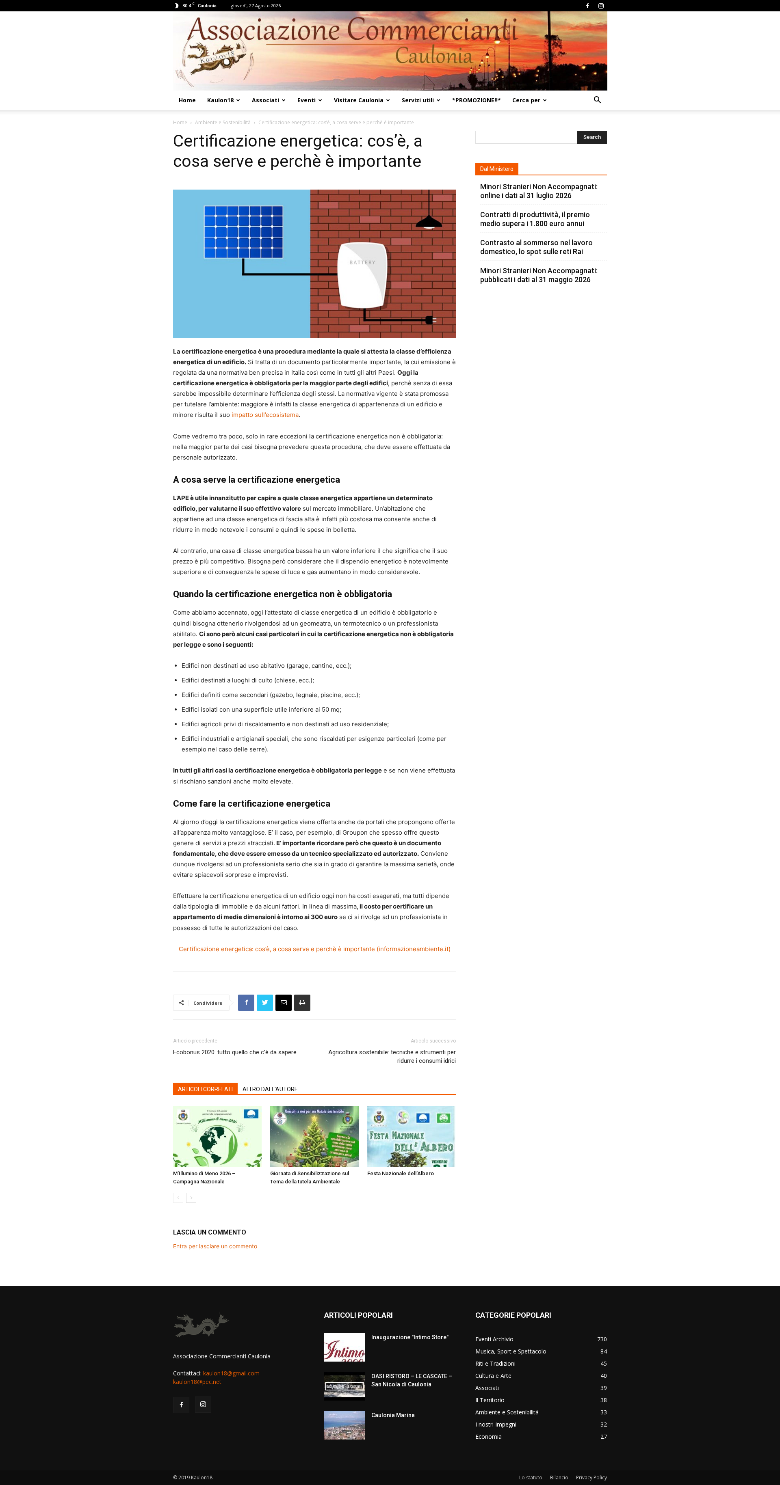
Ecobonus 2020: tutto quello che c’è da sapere (235, 1052)
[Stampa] (302, 1003)
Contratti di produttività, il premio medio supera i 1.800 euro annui (535, 219)
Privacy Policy (591, 1477)
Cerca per (526, 100)
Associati (265, 100)
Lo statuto (530, 1477)
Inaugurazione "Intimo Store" (409, 1337)
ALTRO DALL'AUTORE (270, 1089)
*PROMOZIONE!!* (476, 100)
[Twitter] (265, 1003)
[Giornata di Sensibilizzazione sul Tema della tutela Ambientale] (314, 1136)
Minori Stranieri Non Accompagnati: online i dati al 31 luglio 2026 (539, 191)
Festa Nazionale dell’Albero (400, 1173)
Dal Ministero (497, 169)
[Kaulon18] (390, 51)
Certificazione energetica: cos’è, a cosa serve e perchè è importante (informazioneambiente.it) (315, 949)
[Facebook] (587, 5)
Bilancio (559, 1477)
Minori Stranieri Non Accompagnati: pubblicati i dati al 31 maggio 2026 (539, 275)
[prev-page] (178, 1198)
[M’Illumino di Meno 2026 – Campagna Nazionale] (217, 1136)
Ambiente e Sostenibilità (223, 122)
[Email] (283, 1003)
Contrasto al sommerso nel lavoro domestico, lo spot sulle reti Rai (536, 247)
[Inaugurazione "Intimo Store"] (344, 1347)
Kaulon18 (220, 100)
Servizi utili (418, 100)
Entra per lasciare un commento (215, 1246)
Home (187, 100)
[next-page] (191, 1198)
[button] (597, 101)
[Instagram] (601, 5)
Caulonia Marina (393, 1415)
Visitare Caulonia (359, 100)
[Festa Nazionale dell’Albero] (411, 1136)
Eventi (306, 100)
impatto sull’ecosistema (265, 415)
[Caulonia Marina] (344, 1425)
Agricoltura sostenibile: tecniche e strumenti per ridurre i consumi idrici (392, 1056)
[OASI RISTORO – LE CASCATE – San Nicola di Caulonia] (344, 1386)
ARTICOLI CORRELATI (205, 1089)
